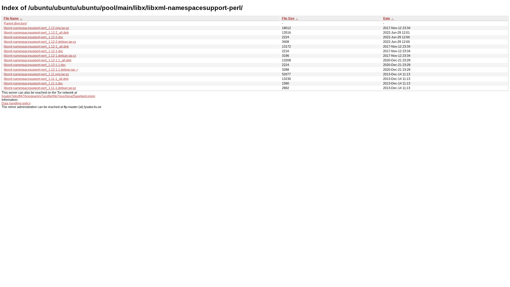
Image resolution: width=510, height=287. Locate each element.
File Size (288, 18)
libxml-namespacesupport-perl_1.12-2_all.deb (36, 32)
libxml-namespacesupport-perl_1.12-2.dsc (33, 37)
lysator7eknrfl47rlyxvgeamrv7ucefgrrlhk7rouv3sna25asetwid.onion (48, 96)
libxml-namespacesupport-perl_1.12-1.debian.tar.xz (40, 55)
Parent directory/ (15, 23)
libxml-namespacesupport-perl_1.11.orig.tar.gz (36, 74)
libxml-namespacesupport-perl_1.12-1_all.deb (36, 46)
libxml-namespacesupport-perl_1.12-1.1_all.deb (37, 60)
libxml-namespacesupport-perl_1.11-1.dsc (33, 83)
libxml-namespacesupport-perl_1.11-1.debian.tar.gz (40, 88)
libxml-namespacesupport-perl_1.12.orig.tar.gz (36, 28)
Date (386, 18)
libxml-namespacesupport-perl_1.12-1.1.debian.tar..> (41, 69)
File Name (11, 18)
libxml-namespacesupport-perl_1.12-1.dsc (33, 51)
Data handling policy (16, 103)
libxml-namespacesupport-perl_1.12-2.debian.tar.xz (40, 41)
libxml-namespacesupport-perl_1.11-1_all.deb (36, 79)
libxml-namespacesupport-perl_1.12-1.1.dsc (35, 65)
